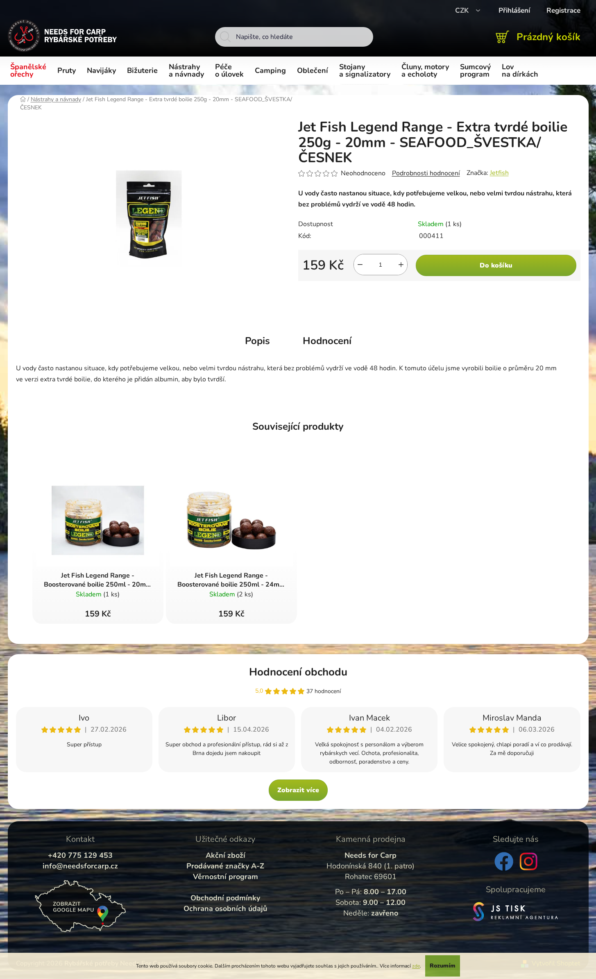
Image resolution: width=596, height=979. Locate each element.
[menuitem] (30, 71)
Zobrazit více (298, 790)
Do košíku (496, 265)
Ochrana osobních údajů (225, 908)
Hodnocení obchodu (298, 672)
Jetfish (499, 172)
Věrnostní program (225, 877)
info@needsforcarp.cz (80, 866)
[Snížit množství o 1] (360, 264)
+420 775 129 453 (80, 855)
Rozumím (442, 966)
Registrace (563, 10)
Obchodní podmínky (225, 898)
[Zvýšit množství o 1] (401, 264)
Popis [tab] (257, 340)
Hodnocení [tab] (327, 340)
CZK (463, 10)
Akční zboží (225, 855)
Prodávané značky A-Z (225, 866)
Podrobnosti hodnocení (426, 173)
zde (416, 966)
